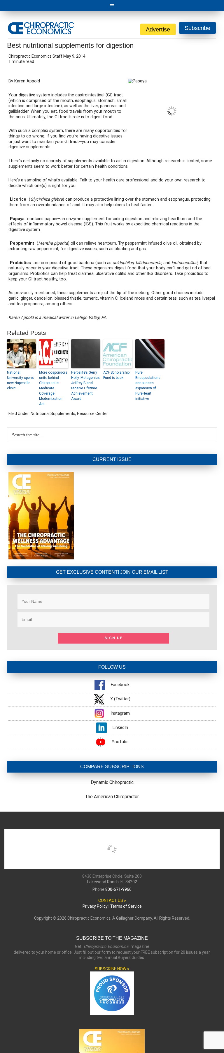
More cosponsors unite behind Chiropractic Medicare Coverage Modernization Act (53, 388)
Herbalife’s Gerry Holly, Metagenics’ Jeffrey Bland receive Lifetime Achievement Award (85, 385)
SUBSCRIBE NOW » (112, 969)
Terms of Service (126, 906)
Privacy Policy (95, 906)
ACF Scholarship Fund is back (116, 375)
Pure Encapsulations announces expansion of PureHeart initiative (147, 385)
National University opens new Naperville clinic (20, 380)
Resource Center (92, 413)
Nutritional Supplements (53, 413)
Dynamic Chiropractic (112, 782)
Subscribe (197, 28)
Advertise (158, 29)
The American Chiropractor (112, 796)
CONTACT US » (112, 900)
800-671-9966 (118, 889)
